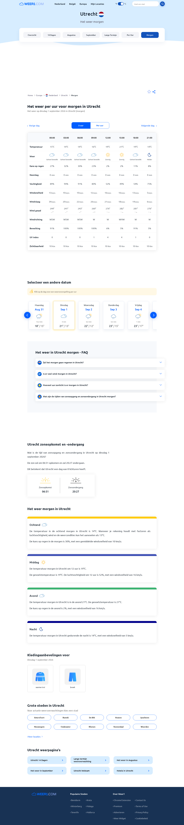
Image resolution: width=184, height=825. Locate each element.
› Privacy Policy (141, 812)
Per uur (99, 125)
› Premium (117, 806)
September (91, 35)
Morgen (150, 35)
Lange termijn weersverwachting (82, 760)
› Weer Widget (119, 818)
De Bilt (92, 717)
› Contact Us (140, 800)
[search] (162, 3)
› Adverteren (118, 812)
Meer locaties (34, 736)
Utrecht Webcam (82, 770)
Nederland (60, 3)
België (72, 3)
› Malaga (89, 806)
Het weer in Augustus (127, 760)
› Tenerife (74, 812)
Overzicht (32, 35)
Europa (83, 3)
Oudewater (66, 726)
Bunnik (66, 717)
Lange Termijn (111, 35)
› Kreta (89, 800)
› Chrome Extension (122, 800)
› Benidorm (75, 800)
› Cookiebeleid (141, 818)
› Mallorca (90, 812)
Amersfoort (39, 717)
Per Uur (130, 35)
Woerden (145, 726)
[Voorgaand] (27, 315)
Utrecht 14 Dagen (39, 760)
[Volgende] (153, 315)
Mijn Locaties (97, 3)
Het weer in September (42, 770)
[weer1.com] (31, 3)
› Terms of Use (141, 806)
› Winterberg (76, 806)
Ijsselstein (144, 717)
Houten (118, 717)
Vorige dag (34, 125)
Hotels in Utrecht (125, 770)
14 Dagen (52, 35)
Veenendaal (118, 726)
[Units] (121, 3)
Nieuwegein (39, 726)
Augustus (71, 35)
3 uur (80, 125)
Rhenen (92, 726)
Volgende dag (148, 125)
